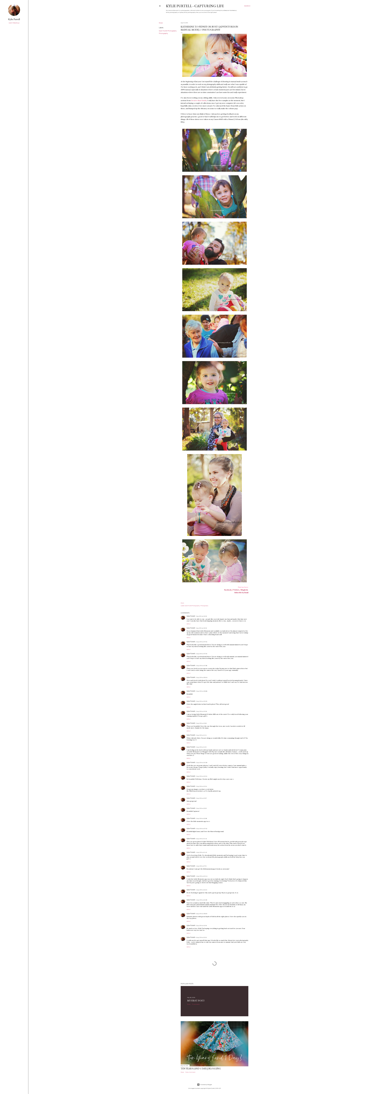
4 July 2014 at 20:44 (201, 876)
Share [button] (161, 23)
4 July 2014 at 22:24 (201, 890)
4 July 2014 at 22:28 (201, 900)
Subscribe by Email (241, 593)
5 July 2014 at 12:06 (201, 925)
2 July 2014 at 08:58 (201, 691)
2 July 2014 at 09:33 (201, 701)
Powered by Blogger (206, 1084)
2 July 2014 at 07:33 (201, 653)
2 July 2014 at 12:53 (201, 723)
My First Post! (196, 1000)
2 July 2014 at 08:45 (201, 677)
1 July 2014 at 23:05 (201, 628)
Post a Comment (190, 1072)
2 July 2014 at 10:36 (201, 711)
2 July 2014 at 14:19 (201, 747)
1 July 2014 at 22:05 (201, 616)
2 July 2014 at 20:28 (201, 762)
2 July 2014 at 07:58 (201, 665)
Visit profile (14, 23)
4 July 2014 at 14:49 (201, 852)
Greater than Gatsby (199, 100)
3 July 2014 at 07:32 (201, 828)
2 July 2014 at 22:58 (201, 818)
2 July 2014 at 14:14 (201, 735)
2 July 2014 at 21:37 (201, 798)
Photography (163, 33)
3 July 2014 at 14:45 (201, 838)
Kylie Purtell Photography (168, 31)
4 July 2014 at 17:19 (201, 866)
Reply (188, 624)
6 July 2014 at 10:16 (201, 937)
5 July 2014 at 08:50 (201, 913)
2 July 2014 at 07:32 (201, 641)
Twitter (236, 590)
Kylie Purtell (191, 616)
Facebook (227, 590)
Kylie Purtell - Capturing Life (195, 6)
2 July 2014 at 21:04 (201, 786)
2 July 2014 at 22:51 (201, 808)
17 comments (196, 1004)
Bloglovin (244, 590)
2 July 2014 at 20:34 (201, 776)
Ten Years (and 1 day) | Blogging (201, 1068)
